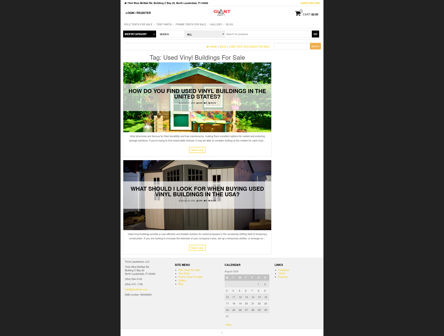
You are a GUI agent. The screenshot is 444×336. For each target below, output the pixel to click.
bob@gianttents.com (136, 289)
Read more (197, 150)
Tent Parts (164, 24)
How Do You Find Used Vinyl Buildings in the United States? (197, 93)
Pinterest (283, 277)
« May (228, 324)
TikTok (281, 273)
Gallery (216, 24)
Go (315, 34)
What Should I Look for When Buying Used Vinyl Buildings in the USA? (197, 191)
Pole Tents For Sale (138, 24)
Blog (229, 24)
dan (200, 103)
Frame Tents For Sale (191, 24)
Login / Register (138, 13)
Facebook (283, 270)
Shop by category (136, 34)
